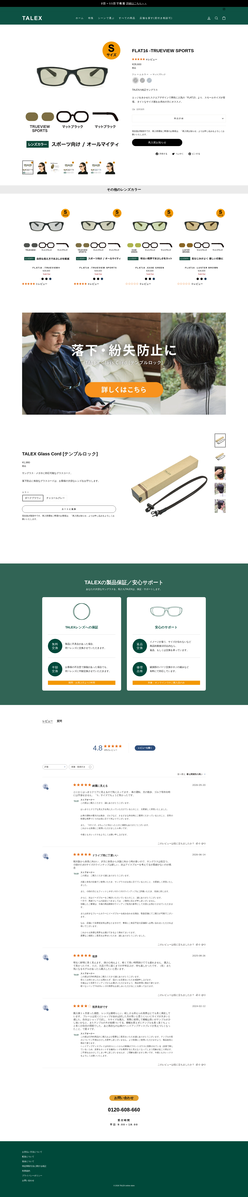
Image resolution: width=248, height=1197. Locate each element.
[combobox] (54, 766)
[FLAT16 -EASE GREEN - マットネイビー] (153, 279)
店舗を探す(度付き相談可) (156, 18)
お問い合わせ (28, 1180)
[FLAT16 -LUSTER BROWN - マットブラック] (197, 279)
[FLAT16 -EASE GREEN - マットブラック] (146, 279)
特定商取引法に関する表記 (34, 1166)
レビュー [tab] (47, 721)
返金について (28, 1161)
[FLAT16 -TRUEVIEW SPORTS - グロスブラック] (98, 279)
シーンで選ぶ (106, 18)
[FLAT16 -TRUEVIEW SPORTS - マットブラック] (94, 279)
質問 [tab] (59, 721)
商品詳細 (179, 118)
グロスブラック (142, 80)
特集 (91, 18)
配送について (28, 1157)
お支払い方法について (32, 1152)
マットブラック (135, 80)
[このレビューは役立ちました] (197, 843)
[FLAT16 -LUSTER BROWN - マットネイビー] (205, 279)
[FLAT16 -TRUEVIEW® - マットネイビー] (50, 279)
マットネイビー (149, 80)
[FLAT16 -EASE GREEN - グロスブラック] (150, 279)
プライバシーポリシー (32, 1176)
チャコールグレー (55, 498)
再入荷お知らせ (157, 142)
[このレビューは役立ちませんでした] (202, 843)
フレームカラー (149, 74)
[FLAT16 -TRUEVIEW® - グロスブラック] (46, 279)
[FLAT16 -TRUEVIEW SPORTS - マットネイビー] (102, 279)
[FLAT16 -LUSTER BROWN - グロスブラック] (201, 279)
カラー (25, 492)
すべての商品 (127, 18)
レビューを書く (145, 748)
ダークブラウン (33, 498)
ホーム (80, 18)
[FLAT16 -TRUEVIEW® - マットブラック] (42, 279)
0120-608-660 (124, 1110)
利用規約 (26, 1171)
